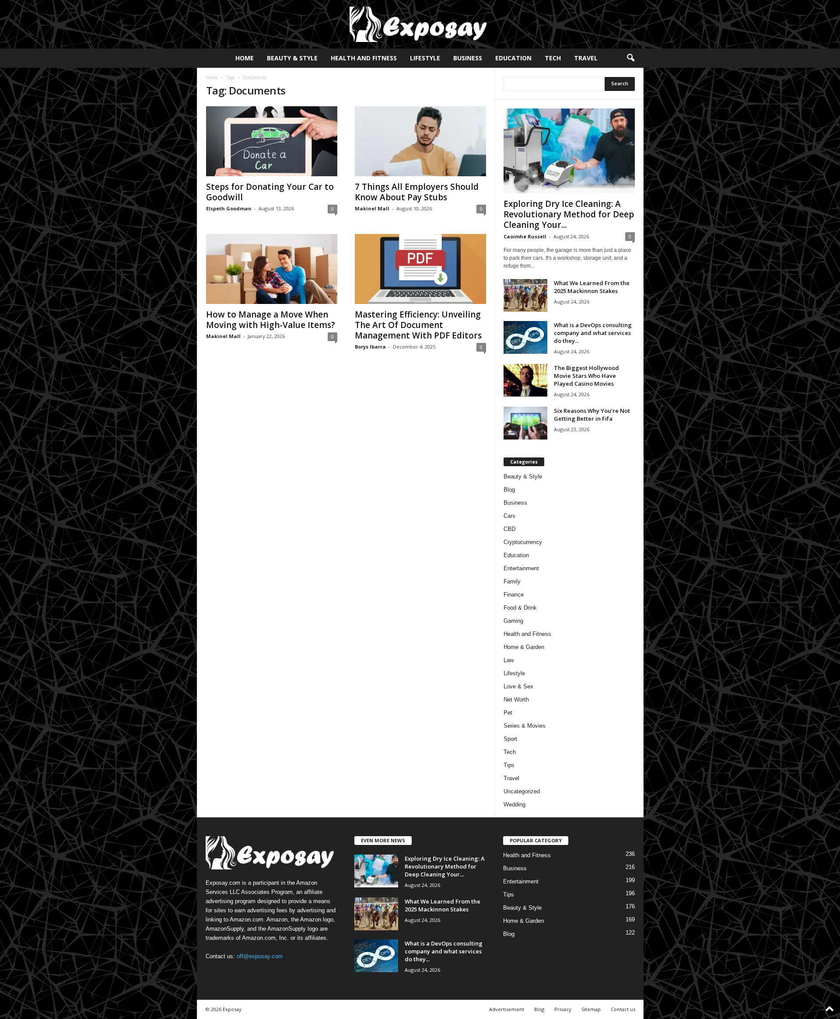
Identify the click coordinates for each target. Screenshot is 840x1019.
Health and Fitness (364, 58)
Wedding (514, 804)
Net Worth (516, 699)
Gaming (513, 621)
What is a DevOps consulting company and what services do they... (593, 333)
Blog (509, 489)
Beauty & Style (292, 58)
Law (509, 660)
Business (467, 58)
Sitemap (591, 1009)
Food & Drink (520, 607)
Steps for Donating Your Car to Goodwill (270, 192)
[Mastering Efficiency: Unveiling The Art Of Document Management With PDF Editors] (420, 269)
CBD (509, 529)
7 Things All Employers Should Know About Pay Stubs (417, 192)
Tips (509, 765)
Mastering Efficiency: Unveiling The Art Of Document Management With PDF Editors (418, 325)
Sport (510, 739)
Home (244, 58)
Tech (553, 58)
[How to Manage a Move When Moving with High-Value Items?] (271, 269)
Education (513, 58)
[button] (630, 58)
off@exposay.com (260, 956)
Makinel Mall (372, 208)
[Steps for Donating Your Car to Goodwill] (271, 141)
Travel (586, 58)
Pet (508, 712)
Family (512, 581)
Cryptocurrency (523, 542)
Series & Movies (525, 725)
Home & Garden (524, 647)
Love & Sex (518, 686)
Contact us (623, 1009)
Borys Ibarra (370, 346)
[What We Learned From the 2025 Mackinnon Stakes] (525, 295)
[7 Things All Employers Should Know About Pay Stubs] (420, 141)
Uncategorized (522, 791)
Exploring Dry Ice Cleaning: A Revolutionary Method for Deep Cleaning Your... (569, 214)
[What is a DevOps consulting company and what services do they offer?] (525, 337)
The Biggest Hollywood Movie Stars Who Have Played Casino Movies (586, 375)
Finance (514, 594)
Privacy (562, 1009)
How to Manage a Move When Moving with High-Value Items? (270, 320)
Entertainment (521, 568)
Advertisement (506, 1009)
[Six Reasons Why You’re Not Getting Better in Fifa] (525, 423)
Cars (509, 516)
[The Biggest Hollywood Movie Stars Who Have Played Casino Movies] (525, 380)
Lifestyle (425, 58)
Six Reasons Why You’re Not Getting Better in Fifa (592, 414)
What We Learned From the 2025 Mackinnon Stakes (592, 287)
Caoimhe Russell (525, 236)
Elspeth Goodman (229, 208)
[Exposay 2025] (420, 24)
